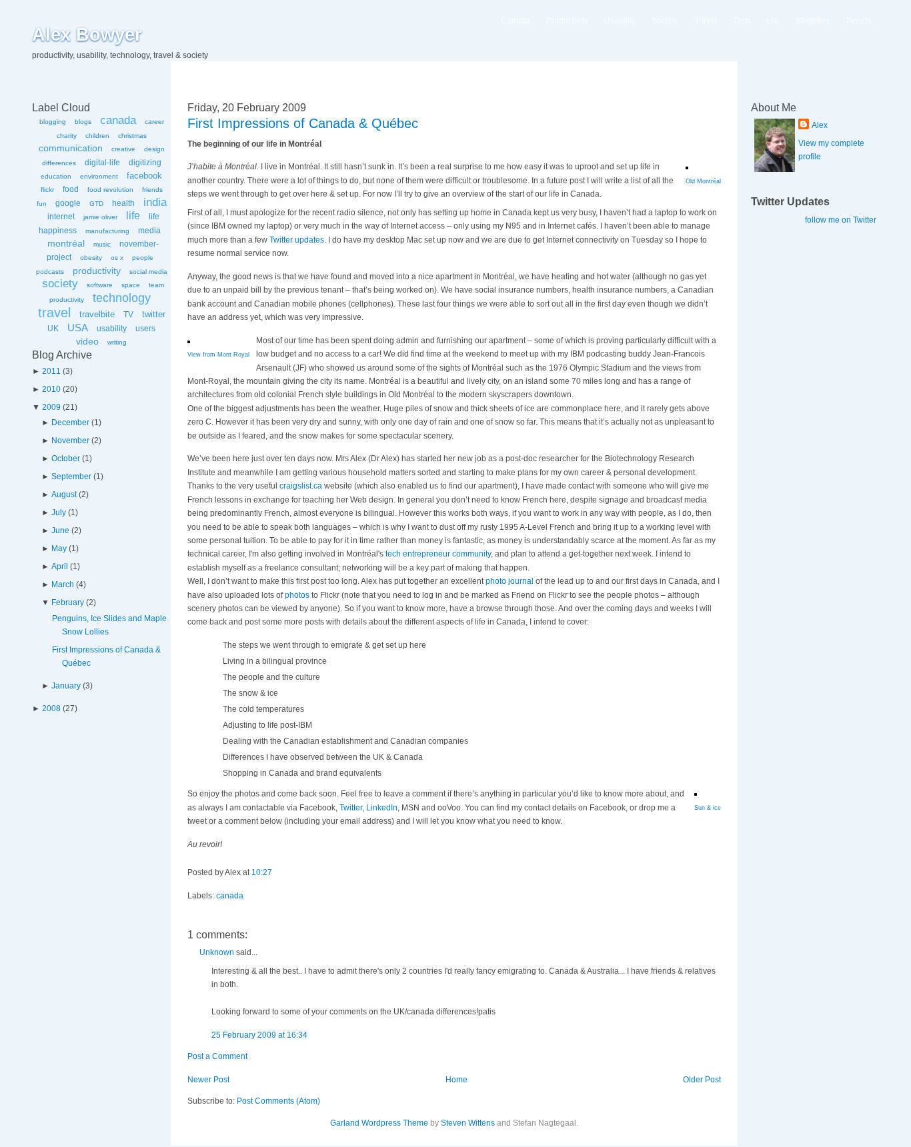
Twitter (350, 807)
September (71, 476)
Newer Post (208, 1079)
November (70, 440)
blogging (52, 121)
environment (99, 176)
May (59, 548)
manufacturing (107, 231)
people (142, 257)
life (133, 215)
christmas (132, 135)
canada (118, 120)
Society (665, 20)
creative (123, 149)
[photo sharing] (687, 166)
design (154, 149)
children (97, 135)
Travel (705, 20)
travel (54, 312)
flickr (47, 189)
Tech (741, 20)
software (100, 285)
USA (77, 327)
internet (61, 216)
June (60, 530)
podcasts (50, 271)
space (130, 285)
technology (122, 298)
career (154, 121)
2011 (51, 371)
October (65, 458)
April (59, 566)
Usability (620, 20)
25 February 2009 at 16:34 (259, 1035)
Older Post (702, 1079)
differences (59, 163)
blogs (83, 121)
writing (117, 342)
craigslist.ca (300, 486)
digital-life (102, 162)
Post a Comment (217, 1056)
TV (128, 314)
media (149, 230)
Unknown (216, 952)
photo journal (510, 581)
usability (112, 328)
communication (71, 148)
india (155, 202)
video (87, 341)
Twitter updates (296, 240)
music (102, 244)
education (56, 176)
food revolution (110, 189)
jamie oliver (100, 217)
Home (456, 1079)
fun (42, 203)
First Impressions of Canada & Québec (302, 123)
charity (67, 135)
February (67, 602)
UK (53, 328)
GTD (96, 203)
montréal (66, 243)
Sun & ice (707, 807)
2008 (51, 708)
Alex (820, 125)
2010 (51, 389)
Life (773, 20)
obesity (91, 257)
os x (117, 257)
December (70, 422)
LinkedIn (381, 807)
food (71, 189)
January (66, 685)
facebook (144, 176)
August (64, 494)
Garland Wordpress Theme (379, 1123)
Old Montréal (703, 181)
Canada (515, 20)
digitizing (145, 162)
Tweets (858, 20)
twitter (153, 314)
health (123, 203)
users (145, 328)
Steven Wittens (468, 1123)
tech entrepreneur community (438, 554)
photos (297, 595)
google (68, 203)
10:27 (261, 872)
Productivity (567, 20)
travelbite (97, 314)
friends (152, 189)
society (60, 283)
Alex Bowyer (87, 35)
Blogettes (813, 20)
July (58, 512)
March (62, 584)
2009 (51, 407)
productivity (97, 270)
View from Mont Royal (218, 354)
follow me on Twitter (840, 220)
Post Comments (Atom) (278, 1101)
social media (148, 271)
